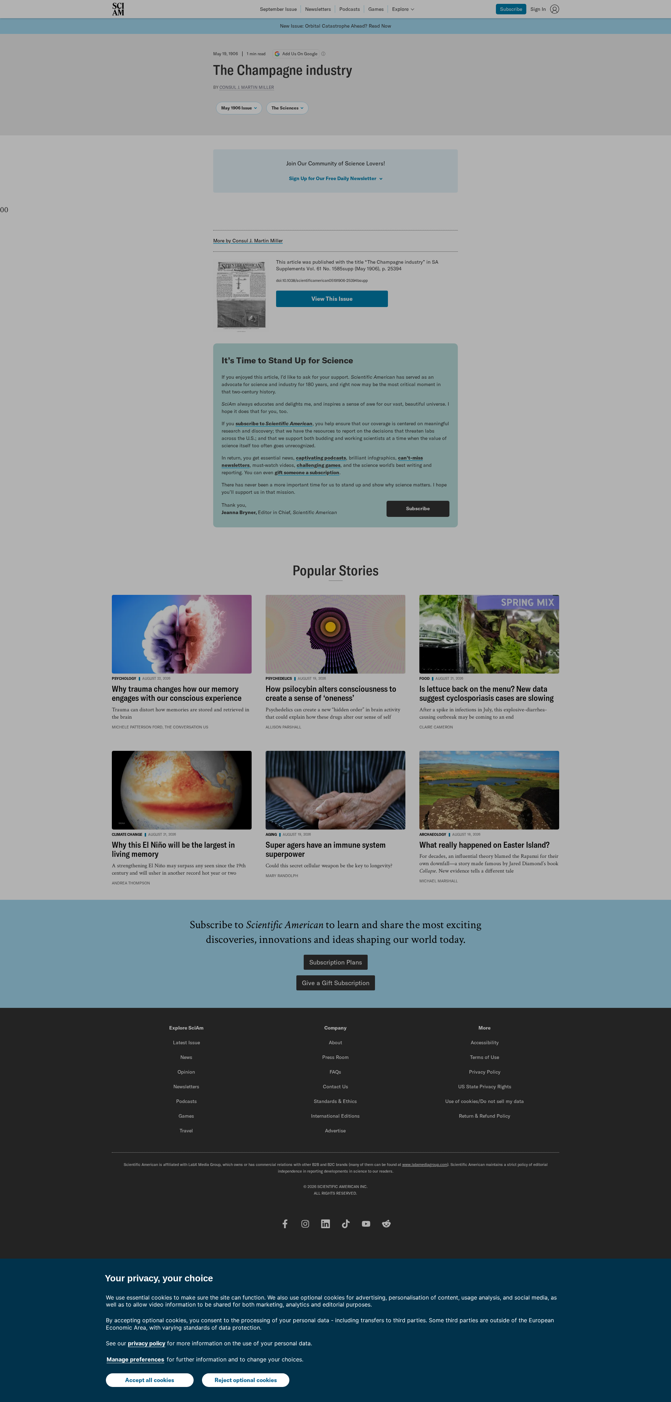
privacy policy (146, 1343)
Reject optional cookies (246, 1379)
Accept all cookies (149, 1379)
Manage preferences (135, 1359)
